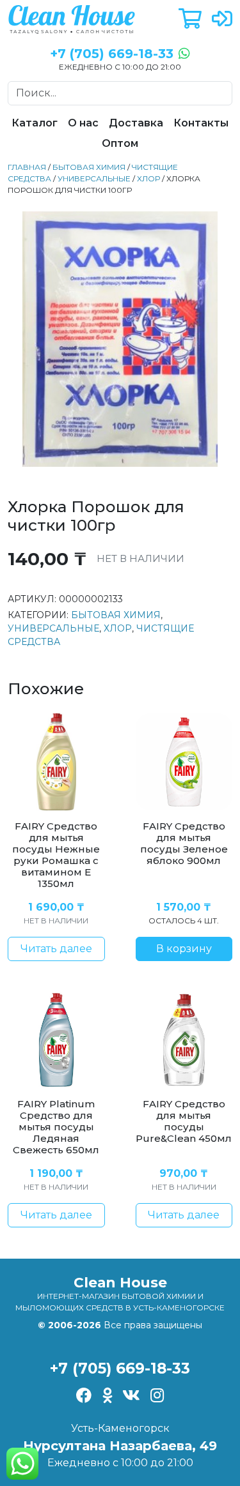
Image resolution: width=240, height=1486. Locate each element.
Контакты (200, 123)
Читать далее (56, 949)
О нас (83, 123)
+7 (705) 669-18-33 (120, 1368)
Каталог (35, 123)
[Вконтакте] (131, 1397)
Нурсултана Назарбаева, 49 (120, 1445)
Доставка (136, 123)
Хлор (148, 178)
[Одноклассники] (107, 1397)
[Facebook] (84, 1397)
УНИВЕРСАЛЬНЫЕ (94, 178)
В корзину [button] (184, 949)
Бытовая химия (88, 167)
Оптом (120, 143)
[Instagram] (157, 1397)
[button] (190, 19)
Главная (27, 167)
